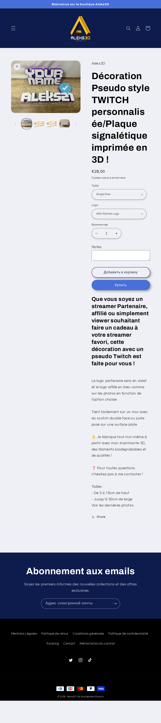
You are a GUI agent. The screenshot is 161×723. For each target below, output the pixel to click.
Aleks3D (71, 696)
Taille (95, 185)
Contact (69, 643)
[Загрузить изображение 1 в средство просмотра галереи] (26, 123)
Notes (97, 247)
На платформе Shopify (90, 696)
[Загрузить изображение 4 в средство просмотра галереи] (39, 123)
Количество (100, 224)
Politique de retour (55, 633)
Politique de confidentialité (128, 633)
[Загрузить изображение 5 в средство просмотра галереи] (52, 123)
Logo (95, 205)
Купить (121, 285)
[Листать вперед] (75, 123)
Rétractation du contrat (97, 643)
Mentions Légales (24, 633)
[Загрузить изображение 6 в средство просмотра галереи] (64, 123)
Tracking (52, 643)
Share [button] (101, 516)
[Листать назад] (15, 123)
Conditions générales (88, 633)
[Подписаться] (115, 603)
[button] (13, 28)
